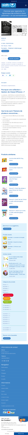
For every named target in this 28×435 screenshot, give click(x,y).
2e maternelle (6, 307)
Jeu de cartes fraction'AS (16, 168)
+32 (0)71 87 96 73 (5, 358)
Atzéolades (5, 288)
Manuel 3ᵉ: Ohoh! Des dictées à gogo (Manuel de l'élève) (17, 189)
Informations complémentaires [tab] (8, 85)
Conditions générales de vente (7, 405)
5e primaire (12, 65)
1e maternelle (8, 62)
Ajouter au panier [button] (13, 164)
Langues (5, 290)
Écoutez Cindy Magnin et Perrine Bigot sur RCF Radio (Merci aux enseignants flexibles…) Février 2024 (17, 273)
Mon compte (4, 394)
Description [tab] (4, 82)
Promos (4, 284)
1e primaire (14, 62)
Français (6, 298)
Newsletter (5, 286)
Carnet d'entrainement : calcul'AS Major (15, 178)
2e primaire (8, 64)
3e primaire (5, 317)
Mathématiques (7, 295)
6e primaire (16, 65)
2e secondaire (13, 64)
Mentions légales (4, 400)
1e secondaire (19, 62)
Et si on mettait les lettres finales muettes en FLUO (16, 257)
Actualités (3, 379)
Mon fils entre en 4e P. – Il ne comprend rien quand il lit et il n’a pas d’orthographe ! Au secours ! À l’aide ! (17, 265)
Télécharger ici (5, 50)
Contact (3, 391)
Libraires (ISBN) (4, 388)
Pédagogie (7, 67)
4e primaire (7, 65)
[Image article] (5, 258)
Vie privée (3, 403)
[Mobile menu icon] (26, 5)
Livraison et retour (5, 397)
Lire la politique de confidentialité (7, 429)
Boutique (3, 376)
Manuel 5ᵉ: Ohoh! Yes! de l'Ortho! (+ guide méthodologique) (18, 200)
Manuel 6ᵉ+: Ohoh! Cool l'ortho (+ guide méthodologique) (17, 211)
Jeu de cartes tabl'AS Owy (16, 158)
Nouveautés (5, 292)
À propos (3, 385)
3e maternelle (18, 64)
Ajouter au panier (14, 58)
